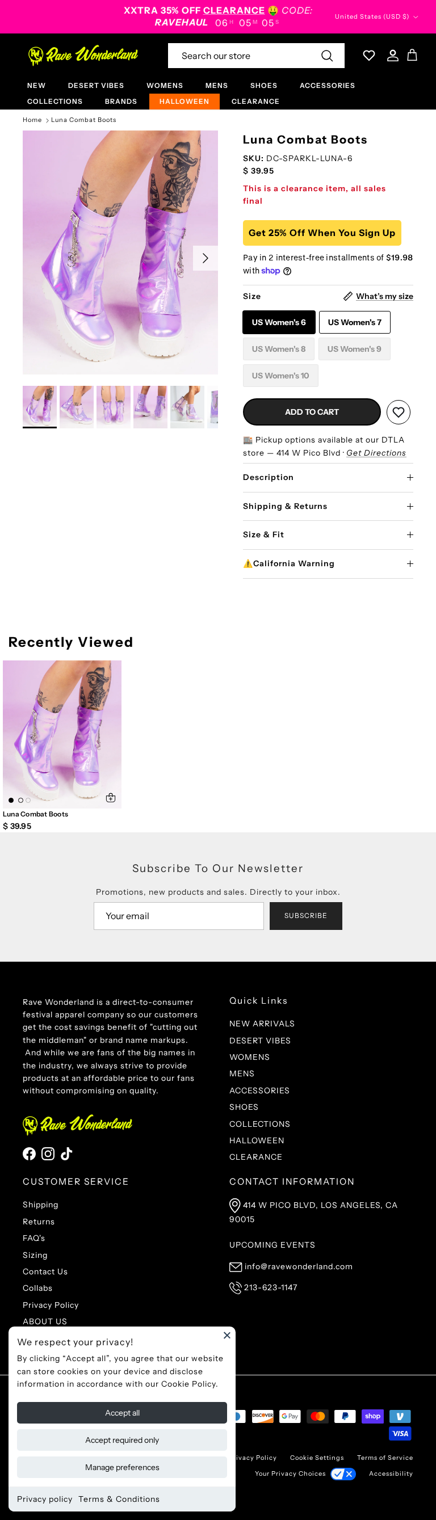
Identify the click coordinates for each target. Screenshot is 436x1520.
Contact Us (45, 1271)
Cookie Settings (317, 1458)
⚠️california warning (289, 563)
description (268, 477)
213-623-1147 (270, 1287)
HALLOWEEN (184, 101)
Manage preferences (122, 1467)
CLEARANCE (256, 101)
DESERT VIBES (96, 85)
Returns (39, 1221)
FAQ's (34, 1238)
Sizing (35, 1255)
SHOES (264, 85)
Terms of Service (385, 1458)
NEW (36, 85)
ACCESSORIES (327, 85)
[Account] (391, 55)
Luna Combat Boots (83, 120)
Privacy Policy (51, 1305)
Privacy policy (45, 1499)
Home (32, 120)
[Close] (227, 1335)
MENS (217, 85)
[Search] (327, 55)
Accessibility (391, 1473)
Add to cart (312, 412)
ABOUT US (45, 1321)
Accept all (122, 1413)
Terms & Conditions (119, 1499)
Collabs (38, 1288)
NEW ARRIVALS (262, 1023)
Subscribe (306, 915)
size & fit (263, 534)
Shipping (40, 1204)
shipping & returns (285, 506)
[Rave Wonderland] (83, 55)
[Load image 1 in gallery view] (120, 252)
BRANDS (121, 101)
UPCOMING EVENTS (272, 1245)
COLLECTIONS (55, 101)
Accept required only (122, 1440)
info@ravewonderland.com (299, 1266)
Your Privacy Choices (290, 1473)
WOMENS (164, 85)
